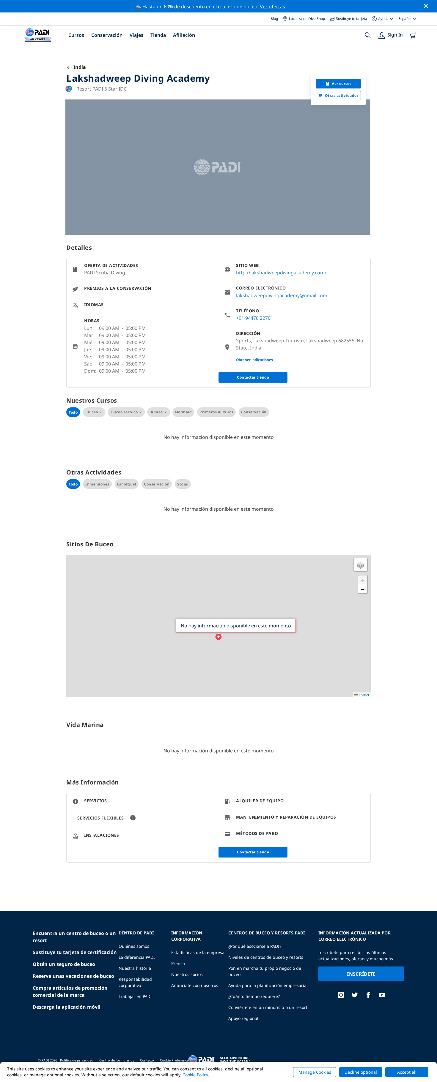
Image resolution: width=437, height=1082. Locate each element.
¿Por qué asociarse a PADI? (254, 946)
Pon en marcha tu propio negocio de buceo (264, 971)
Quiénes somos (134, 946)
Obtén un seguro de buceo (64, 964)
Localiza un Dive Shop (307, 18)
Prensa (178, 963)
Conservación (106, 35)
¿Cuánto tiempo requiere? (254, 996)
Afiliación (184, 35)
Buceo (92, 412)
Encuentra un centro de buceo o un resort (74, 937)
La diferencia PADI (137, 957)
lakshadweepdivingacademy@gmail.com (281, 295)
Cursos (76, 35)
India (78, 67)
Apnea (157, 412)
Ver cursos (341, 83)
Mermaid (183, 412)
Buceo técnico (124, 412)
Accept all (406, 1072)
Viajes (136, 35)
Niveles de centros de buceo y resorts (265, 957)
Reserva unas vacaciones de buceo (73, 976)
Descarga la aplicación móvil (66, 1007)
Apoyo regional (243, 1018)
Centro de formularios (116, 1060)
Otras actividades (342, 95)
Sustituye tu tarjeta (351, 18)
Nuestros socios (187, 974)
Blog (274, 18)
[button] (218, 637)
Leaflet (363, 694)
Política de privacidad (76, 1060)
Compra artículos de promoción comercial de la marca (70, 991)
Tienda (158, 35)
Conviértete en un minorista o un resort (267, 1007)
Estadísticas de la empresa (197, 952)
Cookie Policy (195, 1075)
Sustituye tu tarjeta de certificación (75, 952)
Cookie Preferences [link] (175, 1060)
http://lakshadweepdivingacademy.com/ (281, 272)
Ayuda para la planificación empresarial (268, 985)
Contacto (147, 1060)
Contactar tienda (253, 377)
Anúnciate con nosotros (194, 985)
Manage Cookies (314, 1072)
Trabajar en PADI (135, 996)
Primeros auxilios (216, 412)
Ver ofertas (272, 6)
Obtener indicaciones (254, 359)
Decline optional (361, 1072)
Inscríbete (361, 974)
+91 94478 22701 (254, 318)
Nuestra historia (135, 968)
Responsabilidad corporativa (135, 982)
